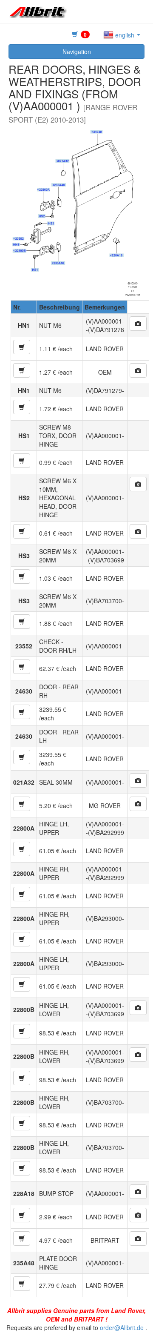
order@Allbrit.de (122, 1327)
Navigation (76, 51)
